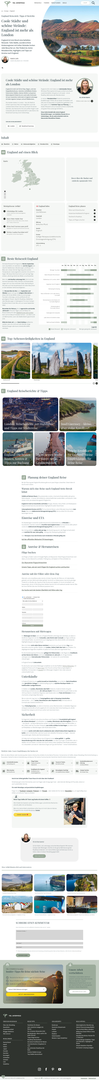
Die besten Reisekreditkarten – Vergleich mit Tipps (45, 915)
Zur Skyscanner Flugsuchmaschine (34, 562)
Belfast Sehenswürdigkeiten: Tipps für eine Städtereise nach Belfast (81, 915)
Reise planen (55, 3)
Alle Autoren (7, 1034)
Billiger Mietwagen (68, 666)
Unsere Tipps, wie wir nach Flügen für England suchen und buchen (46, 567)
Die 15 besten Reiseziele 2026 (36, 1031)
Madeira (54, 1034)
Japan (5, 1049)
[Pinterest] (52, 1069)
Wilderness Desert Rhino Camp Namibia (85, 1032)
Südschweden (56, 1036)
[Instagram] (39, 1069)
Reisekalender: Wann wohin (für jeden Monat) (37, 1034)
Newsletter (68, 791)
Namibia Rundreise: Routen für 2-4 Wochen (85, 1036)
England (12, 11)
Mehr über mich (39, 856)
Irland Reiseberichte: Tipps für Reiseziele (43, 893)
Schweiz (5, 1060)
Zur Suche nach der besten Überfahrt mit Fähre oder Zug (42, 590)
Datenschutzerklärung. (76, 951)
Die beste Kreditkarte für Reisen (37, 1042)
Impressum (84, 1078)
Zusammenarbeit (8, 1029)
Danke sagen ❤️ (22, 815)
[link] (8, 3)
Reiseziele (37, 3)
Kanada (5, 1051)
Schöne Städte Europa (34, 1052)
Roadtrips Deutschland (34, 1040)
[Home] (2, 11)
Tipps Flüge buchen (33, 1037)
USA (4, 1062)
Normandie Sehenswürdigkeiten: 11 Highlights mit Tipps (13, 915)
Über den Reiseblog (9, 1025)
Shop (85, 3)
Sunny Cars (41, 668)
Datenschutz (92, 1078)
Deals (65, 3)
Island (5, 1044)
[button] (3, 1077)
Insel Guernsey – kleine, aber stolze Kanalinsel (76, 426)
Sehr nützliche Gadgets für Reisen (35, 1028)
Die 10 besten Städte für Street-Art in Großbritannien (49, 459)
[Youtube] (59, 1069)
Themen (46, 3)
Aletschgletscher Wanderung (84, 1025)
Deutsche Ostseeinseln (58, 1027)
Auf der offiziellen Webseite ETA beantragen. (37, 539)
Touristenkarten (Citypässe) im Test (36, 1045)
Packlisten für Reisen (33, 1025)
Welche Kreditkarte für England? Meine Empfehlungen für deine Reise (80, 457)
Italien (5, 1047)
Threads (44, 791)
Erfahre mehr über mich (83, 101)
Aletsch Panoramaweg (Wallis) (85, 1027)
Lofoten (54, 1032)
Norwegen (6, 1055)
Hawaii (54, 1029)
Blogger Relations (8, 1032)
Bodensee (55, 1025)
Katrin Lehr (14, 58)
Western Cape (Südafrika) (59, 1038)
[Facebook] (46, 1069)
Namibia (5, 1053)
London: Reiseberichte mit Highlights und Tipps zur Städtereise (28, 426)
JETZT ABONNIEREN (26, 994)
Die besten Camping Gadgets (84, 1048)
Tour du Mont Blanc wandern (85, 1029)
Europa (6, 11)
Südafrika (6, 1064)
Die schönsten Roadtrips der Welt (35, 1049)
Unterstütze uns (79, 992)
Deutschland (7, 1042)
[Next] (97, 383)
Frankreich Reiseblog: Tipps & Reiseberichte (76, 893)
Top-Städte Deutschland (34, 1054)
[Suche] (93, 2)
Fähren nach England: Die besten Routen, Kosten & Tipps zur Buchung (17, 457)
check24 (40, 670)
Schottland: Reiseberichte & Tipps (9, 893)
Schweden (6, 1057)
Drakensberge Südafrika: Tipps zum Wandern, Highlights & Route (85, 1041)
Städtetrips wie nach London (24, 313)
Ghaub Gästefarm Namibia (84, 1046)
